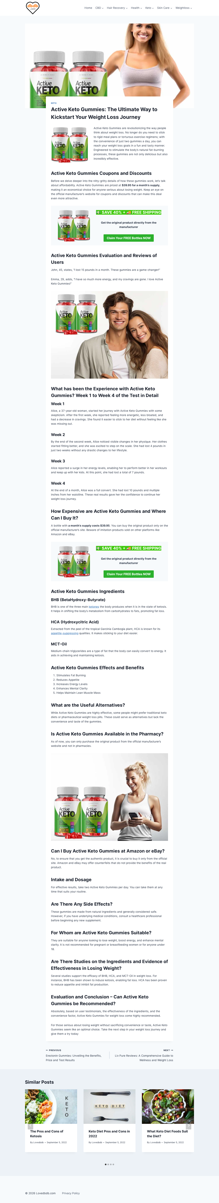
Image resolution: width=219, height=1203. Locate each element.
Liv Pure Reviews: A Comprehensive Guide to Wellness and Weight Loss (144, 1055)
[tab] (105, 1164)
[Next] (188, 1125)
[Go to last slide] (30, 1125)
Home (88, 7)
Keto (53, 103)
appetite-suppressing (64, 633)
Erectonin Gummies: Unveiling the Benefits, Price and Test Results (73, 1055)
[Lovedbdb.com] (32, 8)
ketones (94, 606)
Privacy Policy (71, 1193)
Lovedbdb (38, 1142)
